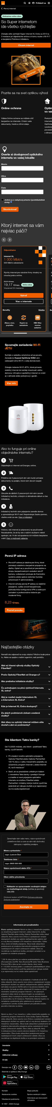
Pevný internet (10, 8)
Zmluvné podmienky (11, 900)
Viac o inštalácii (25, 517)
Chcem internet (26, 45)
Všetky (41, 310)
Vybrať (23, 295)
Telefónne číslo (11, 859)
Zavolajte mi (26, 906)
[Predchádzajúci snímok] (3, 239)
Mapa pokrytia (32, 1091)
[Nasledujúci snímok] (9, 239)
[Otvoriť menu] (49, 3)
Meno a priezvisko (13, 850)
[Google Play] (10, 1077)
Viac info (11, 383)
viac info (10, 891)
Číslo (3, 188)
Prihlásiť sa (41, 3)
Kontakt (5, 1091)
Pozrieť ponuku (14, 610)
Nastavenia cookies (9, 1094)
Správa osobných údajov (36, 1094)
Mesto (4, 164)
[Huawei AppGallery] (10, 1083)
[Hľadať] (25, 3)
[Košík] (29, 3)
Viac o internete (24, 301)
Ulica (3, 176)
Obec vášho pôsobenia (14, 877)
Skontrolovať (9, 209)
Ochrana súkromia (35, 897)
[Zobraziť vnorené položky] (31, 1045)
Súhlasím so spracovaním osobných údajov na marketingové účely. (26, 887)
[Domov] (3, 3)
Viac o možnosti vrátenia (17, 538)
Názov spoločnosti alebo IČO (18, 868)
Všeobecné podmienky (10, 1099)
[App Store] (26, 1077)
